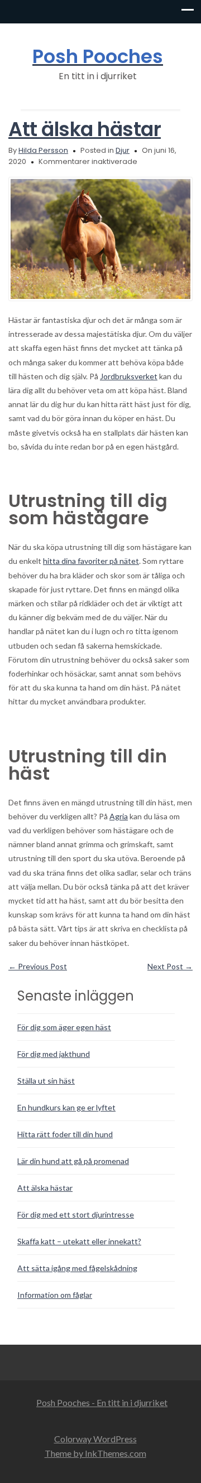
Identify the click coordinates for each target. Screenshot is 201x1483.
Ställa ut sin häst (46, 1080)
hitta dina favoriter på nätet (91, 561)
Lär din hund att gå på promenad (73, 1161)
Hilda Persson (43, 150)
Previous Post (37, 966)
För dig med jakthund (53, 1054)
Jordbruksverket (128, 376)
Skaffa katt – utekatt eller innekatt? (79, 1241)
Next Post (170, 966)
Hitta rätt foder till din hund (65, 1134)
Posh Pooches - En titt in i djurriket (102, 1402)
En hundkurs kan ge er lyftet (66, 1107)
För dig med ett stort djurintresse (75, 1214)
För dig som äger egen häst (64, 1027)
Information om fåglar (54, 1295)
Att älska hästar (84, 129)
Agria (118, 816)
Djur (123, 150)
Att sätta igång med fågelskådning (77, 1268)
